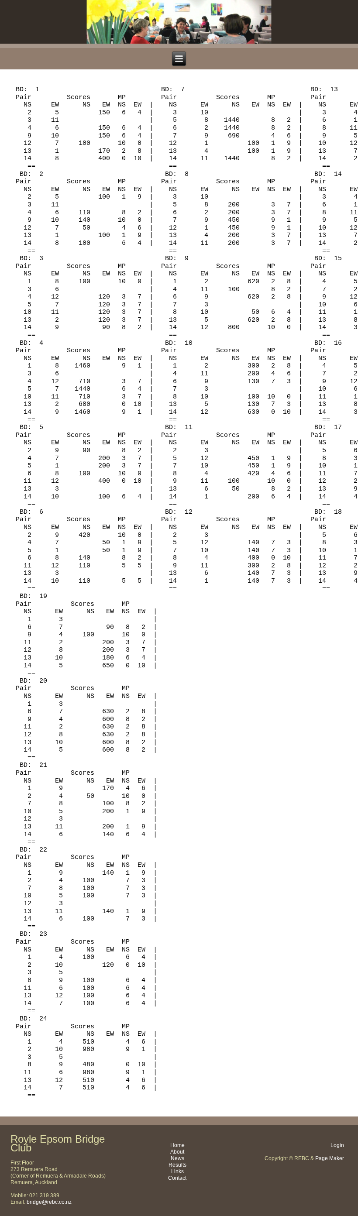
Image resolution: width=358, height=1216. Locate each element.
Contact (177, 1178)
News (177, 1158)
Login (337, 1145)
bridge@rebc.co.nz (49, 1202)
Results (177, 1165)
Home (177, 1145)
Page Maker (329, 1158)
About (177, 1152)
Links (177, 1171)
